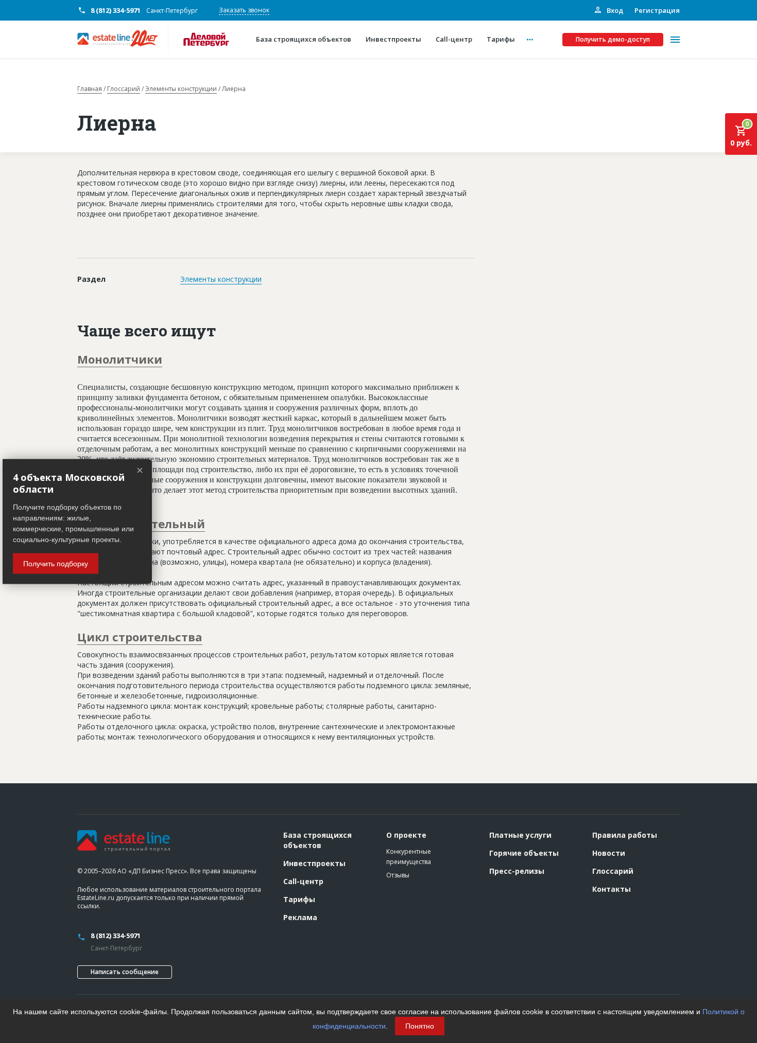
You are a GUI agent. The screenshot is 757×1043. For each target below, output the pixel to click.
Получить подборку (55, 563)
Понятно (419, 1026)
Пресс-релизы (516, 871)
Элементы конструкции (181, 89)
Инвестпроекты (314, 863)
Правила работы (624, 835)
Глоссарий (123, 89)
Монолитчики (119, 359)
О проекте (406, 835)
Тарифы (299, 899)
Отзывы (397, 875)
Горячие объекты (524, 853)
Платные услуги (520, 835)
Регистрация (657, 10)
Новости (608, 853)
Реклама (300, 917)
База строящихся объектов (317, 840)
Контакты (611, 889)
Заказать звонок (244, 10)
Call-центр (303, 881)
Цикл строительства (139, 636)
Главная (89, 89)
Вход (614, 10)
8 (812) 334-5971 (116, 10)
